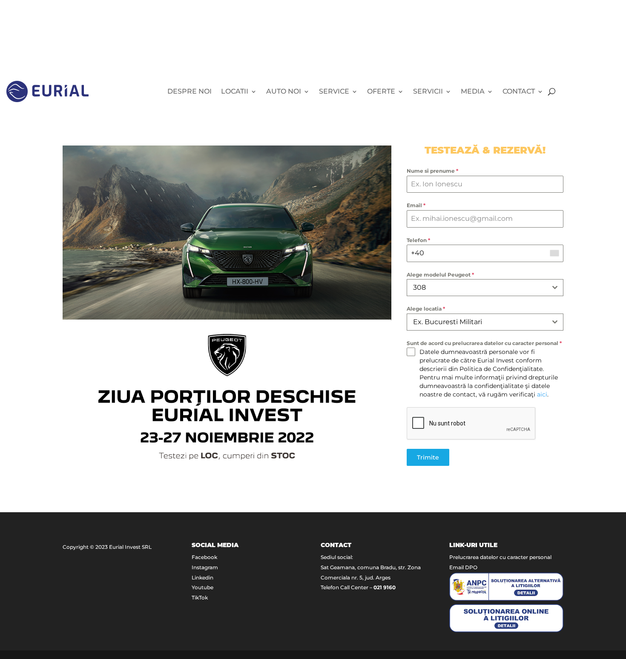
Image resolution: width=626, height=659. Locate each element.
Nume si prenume (432, 171)
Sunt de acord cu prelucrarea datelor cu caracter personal (484, 343)
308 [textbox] (419, 287)
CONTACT (519, 91)
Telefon (418, 240)
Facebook (204, 557)
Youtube (202, 587)
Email (416, 205)
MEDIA (473, 91)
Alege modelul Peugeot (440, 274)
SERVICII (428, 91)
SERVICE (334, 91)
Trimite (428, 457)
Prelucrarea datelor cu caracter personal (500, 557)
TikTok (200, 597)
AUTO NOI (283, 91)
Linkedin (202, 577)
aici (542, 394)
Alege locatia (426, 308)
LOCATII (234, 91)
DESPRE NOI (189, 91)
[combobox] (485, 287)
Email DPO (463, 567)
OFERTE (381, 91)
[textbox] (477, 322)
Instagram (205, 567)
